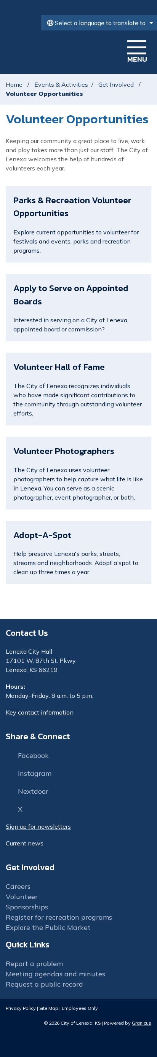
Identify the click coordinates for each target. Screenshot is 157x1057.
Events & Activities (61, 84)
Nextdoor (33, 791)
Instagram (34, 773)
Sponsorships (27, 907)
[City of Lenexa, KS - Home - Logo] (56, 50)
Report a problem (34, 963)
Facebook (33, 755)
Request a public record (44, 984)
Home (14, 84)
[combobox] (99, 22)
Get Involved (116, 84)
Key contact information (40, 712)
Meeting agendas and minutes (55, 973)
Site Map (48, 1008)
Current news (24, 843)
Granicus (141, 1023)
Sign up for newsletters (38, 826)
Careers (18, 886)
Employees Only (80, 1008)
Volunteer (22, 896)
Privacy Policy (21, 1008)
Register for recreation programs (59, 917)
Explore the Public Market (48, 927)
